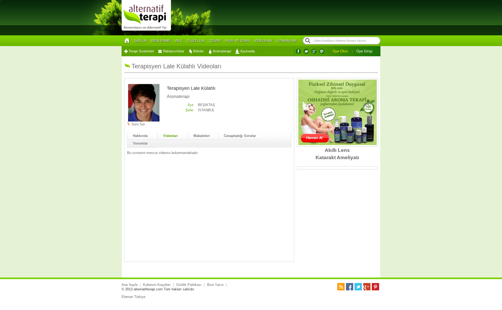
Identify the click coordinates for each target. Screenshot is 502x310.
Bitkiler (198, 51)
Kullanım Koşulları (157, 285)
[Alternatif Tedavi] (146, 30)
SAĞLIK (140, 40)
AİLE (179, 40)
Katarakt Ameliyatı (337, 157)
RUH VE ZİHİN (238, 40)
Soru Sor (138, 124)
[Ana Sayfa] (127, 40)
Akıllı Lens (337, 150)
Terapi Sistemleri (141, 51)
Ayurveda (247, 51)
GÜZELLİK (196, 40)
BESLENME (161, 40)
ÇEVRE (215, 40)
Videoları (170, 136)
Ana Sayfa (130, 285)
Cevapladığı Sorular (240, 136)
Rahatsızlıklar (173, 51)
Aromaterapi (222, 51)
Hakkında (140, 136)
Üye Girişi (364, 51)
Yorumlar (140, 143)
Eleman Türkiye (133, 297)
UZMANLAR (287, 40)
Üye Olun (340, 51)
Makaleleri (201, 136)
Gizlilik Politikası (189, 285)
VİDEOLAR (263, 40)
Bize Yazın (215, 285)
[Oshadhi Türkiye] (337, 144)
